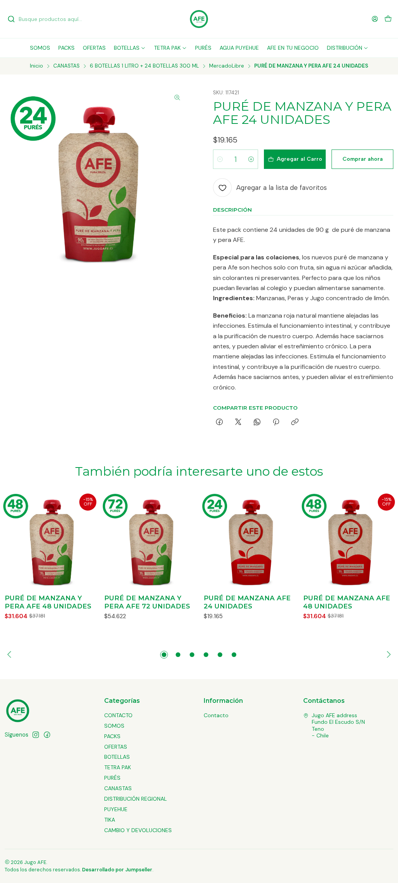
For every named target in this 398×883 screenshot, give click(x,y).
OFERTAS (115, 746)
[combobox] (47, 19)
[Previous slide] (10, 654)
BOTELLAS (117, 756)
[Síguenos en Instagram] (36, 735)
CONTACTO (118, 715)
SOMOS (114, 725)
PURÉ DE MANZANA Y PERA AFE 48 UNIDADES (48, 602)
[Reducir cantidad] (220, 159)
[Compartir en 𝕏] (238, 422)
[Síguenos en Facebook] (47, 735)
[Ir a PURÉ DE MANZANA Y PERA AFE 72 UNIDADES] (149, 540)
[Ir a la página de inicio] (199, 19)
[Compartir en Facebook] (219, 422)
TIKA (109, 819)
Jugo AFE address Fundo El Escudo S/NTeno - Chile (338, 725)
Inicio (36, 66)
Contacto (216, 715)
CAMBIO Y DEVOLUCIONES (138, 830)
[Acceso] (375, 19)
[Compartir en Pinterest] (276, 422)
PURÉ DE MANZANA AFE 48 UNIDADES (346, 602)
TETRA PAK (117, 767)
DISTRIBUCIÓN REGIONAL (135, 798)
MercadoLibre (226, 66)
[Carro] (388, 19)
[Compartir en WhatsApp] (257, 422)
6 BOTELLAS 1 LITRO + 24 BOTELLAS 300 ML (144, 66)
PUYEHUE (115, 809)
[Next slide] (387, 654)
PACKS (112, 736)
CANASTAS (66, 66)
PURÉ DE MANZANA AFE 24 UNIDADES (247, 602)
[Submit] (11, 19)
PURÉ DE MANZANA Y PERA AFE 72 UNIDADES (147, 602)
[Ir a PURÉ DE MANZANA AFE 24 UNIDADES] (248, 540)
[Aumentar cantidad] (251, 159)
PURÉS (112, 777)
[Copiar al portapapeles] (294, 422)
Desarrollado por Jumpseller (117, 869)
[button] (164, 654)
